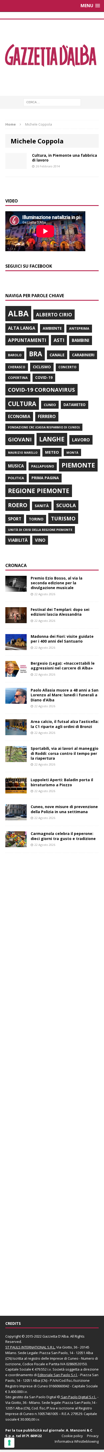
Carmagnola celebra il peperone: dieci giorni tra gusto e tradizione (63, 836)
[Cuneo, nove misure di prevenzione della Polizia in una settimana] (16, 817)
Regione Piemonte (38, 490)
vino (40, 540)
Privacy (93, 1435)
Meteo (52, 452)
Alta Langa (21, 328)
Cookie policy (72, 1435)
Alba (18, 313)
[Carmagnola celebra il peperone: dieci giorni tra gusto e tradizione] (16, 844)
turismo (63, 518)
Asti (59, 340)
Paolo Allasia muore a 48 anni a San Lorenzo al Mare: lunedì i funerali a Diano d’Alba (64, 695)
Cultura (22, 403)
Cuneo (50, 404)
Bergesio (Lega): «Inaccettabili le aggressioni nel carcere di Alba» (63, 666)
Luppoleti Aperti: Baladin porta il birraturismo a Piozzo (62, 782)
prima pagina (45, 477)
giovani (20, 439)
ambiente (52, 328)
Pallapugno (42, 466)
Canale (57, 354)
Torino (36, 519)
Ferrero (47, 416)
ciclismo (42, 366)
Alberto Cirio (54, 314)
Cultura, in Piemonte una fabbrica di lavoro (64, 158)
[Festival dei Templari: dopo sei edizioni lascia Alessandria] (16, 620)
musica (16, 466)
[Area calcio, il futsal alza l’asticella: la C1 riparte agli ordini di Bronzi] (16, 732)
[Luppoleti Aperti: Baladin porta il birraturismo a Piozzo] (16, 790)
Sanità (42, 505)
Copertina (18, 377)
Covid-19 (44, 377)
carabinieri (83, 354)
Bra (35, 353)
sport (14, 519)
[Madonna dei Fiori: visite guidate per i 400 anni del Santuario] (16, 647)
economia (19, 416)
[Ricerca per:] (52, 101)
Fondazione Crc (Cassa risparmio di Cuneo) (44, 427)
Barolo (15, 355)
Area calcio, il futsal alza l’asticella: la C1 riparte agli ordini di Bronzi (65, 724)
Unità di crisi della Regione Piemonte (40, 530)
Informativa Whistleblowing (77, 1441)
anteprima (79, 328)
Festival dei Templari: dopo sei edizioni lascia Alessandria (60, 612)
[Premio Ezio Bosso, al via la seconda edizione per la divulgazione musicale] (16, 588)
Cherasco (16, 367)
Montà (72, 452)
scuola (66, 505)
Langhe (52, 439)
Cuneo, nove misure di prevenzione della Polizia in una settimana (64, 809)
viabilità (17, 540)
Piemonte (78, 465)
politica (16, 477)
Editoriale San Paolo (54, 1374)
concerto (67, 367)
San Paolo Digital (42, 1397)
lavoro (81, 440)
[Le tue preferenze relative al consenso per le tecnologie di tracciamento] (9, 1443)
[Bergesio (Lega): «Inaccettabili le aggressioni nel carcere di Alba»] (16, 673)
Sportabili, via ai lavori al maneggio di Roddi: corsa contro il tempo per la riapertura (64, 753)
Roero (17, 505)
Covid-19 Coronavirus (41, 389)
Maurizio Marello (23, 452)
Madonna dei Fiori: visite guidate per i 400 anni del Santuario (62, 639)
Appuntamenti (27, 340)
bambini (80, 340)
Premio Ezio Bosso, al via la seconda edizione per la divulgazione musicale (56, 583)
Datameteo (74, 404)
